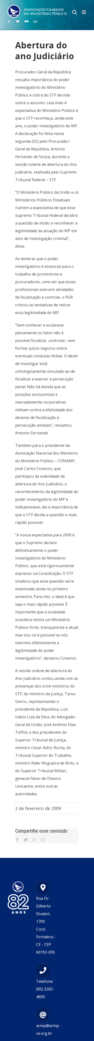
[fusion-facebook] (9, 21)
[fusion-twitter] (18, 21)
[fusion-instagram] (35, 21)
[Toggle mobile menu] (84, 12)
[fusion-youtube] (26, 21)
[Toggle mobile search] (74, 12)
